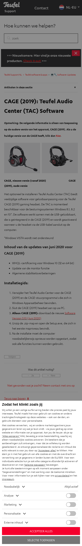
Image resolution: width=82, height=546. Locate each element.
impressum (8, 479)
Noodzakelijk (12, 486)
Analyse (9, 495)
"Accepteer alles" (47, 450)
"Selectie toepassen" (35, 464)
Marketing (10, 504)
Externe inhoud (13, 522)
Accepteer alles (41, 531)
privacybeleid (62, 475)
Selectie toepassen (41, 540)
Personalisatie (12, 513)
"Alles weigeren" (11, 436)
